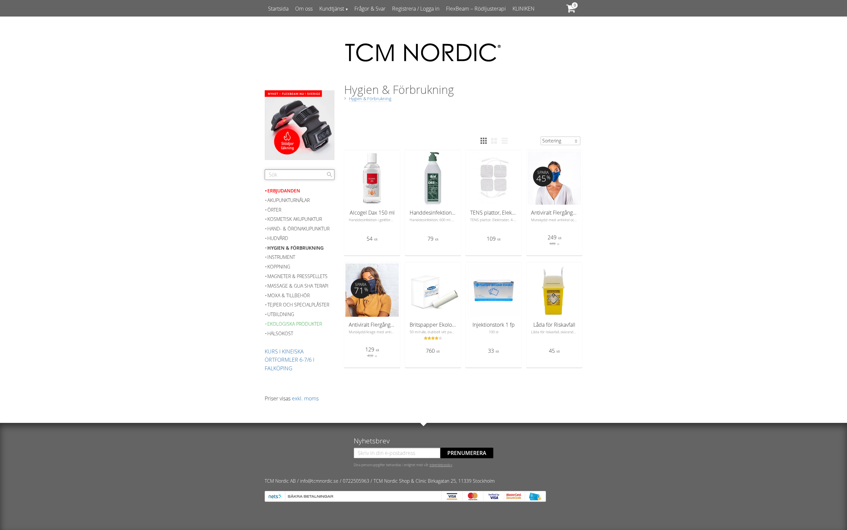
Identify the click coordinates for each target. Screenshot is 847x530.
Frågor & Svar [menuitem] (369, 8)
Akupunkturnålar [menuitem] (288, 200)
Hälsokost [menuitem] (280, 333)
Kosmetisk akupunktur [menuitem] (294, 219)
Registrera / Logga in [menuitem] (415, 8)
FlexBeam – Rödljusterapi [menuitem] (476, 8)
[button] (483, 141)
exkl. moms (305, 398)
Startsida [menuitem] (278, 8)
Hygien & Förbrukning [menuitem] (295, 248)
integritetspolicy (440, 465)
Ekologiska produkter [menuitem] (294, 324)
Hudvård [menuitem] (277, 238)
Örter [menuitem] (274, 210)
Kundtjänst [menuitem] (331, 8)
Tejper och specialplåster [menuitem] (298, 305)
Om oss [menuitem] (304, 8)
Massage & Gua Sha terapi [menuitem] (298, 286)
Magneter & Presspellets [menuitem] (297, 276)
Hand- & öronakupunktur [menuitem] (298, 228)
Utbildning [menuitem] (280, 314)
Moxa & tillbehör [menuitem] (288, 295)
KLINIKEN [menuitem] (524, 8)
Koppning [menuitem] (278, 267)
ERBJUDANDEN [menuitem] (283, 190)
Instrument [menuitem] (281, 257)
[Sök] (329, 175)
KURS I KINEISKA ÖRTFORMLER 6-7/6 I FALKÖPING (289, 360)
